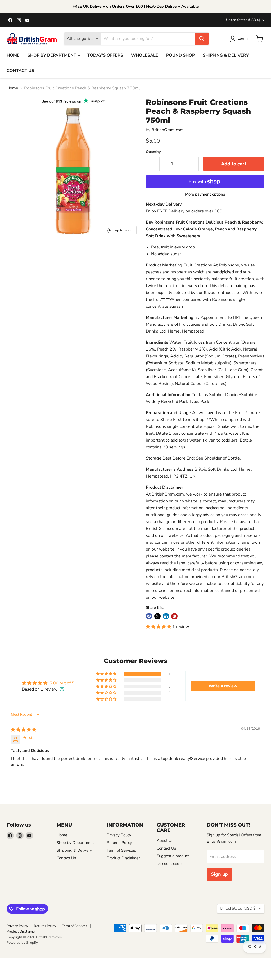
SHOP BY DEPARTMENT (52, 55)
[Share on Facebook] (149, 616)
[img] (23, 730)
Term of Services (121, 850)
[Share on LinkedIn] (166, 616)
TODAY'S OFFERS (105, 55)
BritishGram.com (167, 130)
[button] (240, 38)
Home (12, 88)
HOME (13, 55)
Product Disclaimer (123, 858)
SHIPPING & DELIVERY (226, 55)
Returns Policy (119, 842)
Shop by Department (75, 842)
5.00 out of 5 (61, 683)
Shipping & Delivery (74, 850)
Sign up (219, 874)
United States (243, 19)
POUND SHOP (180, 55)
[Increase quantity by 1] (192, 164)
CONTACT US (20, 71)
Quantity (153, 152)
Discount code (169, 863)
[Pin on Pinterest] (174, 616)
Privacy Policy (119, 835)
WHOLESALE (144, 55)
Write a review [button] (223, 686)
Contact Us (66, 858)
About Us (165, 840)
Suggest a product (173, 856)
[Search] (202, 39)
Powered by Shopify (22, 942)
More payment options (205, 194)
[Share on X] (157, 616)
